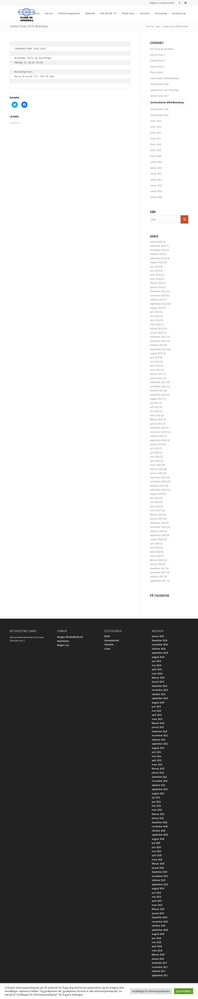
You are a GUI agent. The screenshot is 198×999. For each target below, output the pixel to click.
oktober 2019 (157, 485)
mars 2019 (155, 510)
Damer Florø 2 (157, 60)
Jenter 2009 (156, 191)
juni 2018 (154, 543)
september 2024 (158, 258)
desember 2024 (157, 245)
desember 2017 (157, 568)
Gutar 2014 (155, 121)
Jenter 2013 (156, 168)
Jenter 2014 (156, 162)
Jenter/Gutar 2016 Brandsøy (29, 26)
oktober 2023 (157, 299)
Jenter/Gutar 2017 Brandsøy (164, 90)
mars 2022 (155, 370)
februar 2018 (156, 560)
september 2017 (158, 580)
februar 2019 (156, 514)
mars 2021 (155, 415)
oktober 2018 (157, 531)
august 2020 (156, 444)
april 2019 (155, 506)
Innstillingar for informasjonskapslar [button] (151, 991)
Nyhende (109, 644)
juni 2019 (154, 498)
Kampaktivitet (111, 640)
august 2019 (156, 493)
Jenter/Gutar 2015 (159, 115)
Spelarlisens (63, 641)
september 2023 (158, 303)
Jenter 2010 (156, 185)
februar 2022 (156, 374)
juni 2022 (154, 357)
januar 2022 (156, 378)
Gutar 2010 (155, 144)
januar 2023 (156, 332)
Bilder (107, 636)
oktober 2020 (157, 436)
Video (107, 648)
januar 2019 (156, 518)
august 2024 (156, 262)
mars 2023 (155, 324)
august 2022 (156, 353)
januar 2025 (156, 241)
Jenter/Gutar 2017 (159, 96)
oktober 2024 (157, 254)
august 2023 (156, 307)
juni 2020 (154, 452)
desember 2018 (157, 523)
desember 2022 (157, 336)
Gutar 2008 (155, 156)
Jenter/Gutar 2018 (159, 84)
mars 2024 (155, 279)
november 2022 (158, 341)
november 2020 (158, 432)
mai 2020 (154, 456)
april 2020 (155, 460)
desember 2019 (157, 477)
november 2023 (158, 295)
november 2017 (158, 572)
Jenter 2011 (156, 179)
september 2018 (158, 535)
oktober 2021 (157, 390)
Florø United (156, 72)
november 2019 (158, 481)
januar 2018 (156, 564)
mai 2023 (154, 316)
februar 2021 (156, 419)
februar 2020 (156, 469)
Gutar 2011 (155, 138)
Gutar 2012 (155, 132)
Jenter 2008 (156, 197)
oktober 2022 (157, 345)
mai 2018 (154, 547)
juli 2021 (154, 402)
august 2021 (156, 398)
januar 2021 (156, 423)
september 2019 (158, 489)
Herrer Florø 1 (157, 66)
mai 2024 (154, 270)
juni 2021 (154, 407)
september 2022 (158, 349)
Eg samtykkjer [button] (183, 991)
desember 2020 (157, 427)
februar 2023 (156, 328)
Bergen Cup (63, 645)
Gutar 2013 (155, 126)
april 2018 (155, 551)
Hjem (158, 26)
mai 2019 (154, 502)
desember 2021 (157, 382)
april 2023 (155, 320)
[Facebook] (179, 3)
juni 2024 (154, 266)
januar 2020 (156, 473)
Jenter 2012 (156, 173)
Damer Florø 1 (157, 54)
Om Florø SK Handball (161, 49)
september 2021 (158, 394)
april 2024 (155, 274)
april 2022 (155, 365)
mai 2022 (154, 361)
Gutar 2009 (155, 150)
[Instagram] (185, 3)
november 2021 (158, 386)
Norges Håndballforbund (70, 637)
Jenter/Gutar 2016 (159, 109)
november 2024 (158, 250)
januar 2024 (156, 287)
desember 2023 (157, 291)
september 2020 (158, 440)
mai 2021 (154, 411)
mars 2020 (155, 465)
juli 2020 (154, 448)
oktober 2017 (157, 576)
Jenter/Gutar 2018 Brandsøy (164, 78)
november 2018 (158, 527)
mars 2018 (155, 556)
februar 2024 (156, 283)
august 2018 (156, 539)
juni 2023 (154, 312)
